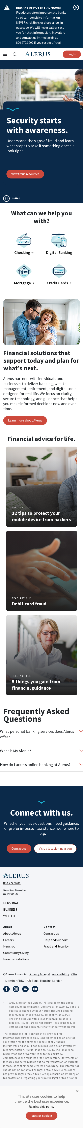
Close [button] (76, 7)
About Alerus (12, 933)
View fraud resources (25, 174)
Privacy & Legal (39, 974)
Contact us (18, 848)
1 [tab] (13, 198)
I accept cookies (42, 1116)
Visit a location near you (55, 848)
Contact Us (51, 933)
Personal (11, 903)
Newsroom (10, 946)
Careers (8, 940)
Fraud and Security (56, 946)
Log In (71, 54)
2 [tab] (16, 198)
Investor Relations (16, 959)
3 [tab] (19, 198)
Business (10, 909)
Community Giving (16, 953)
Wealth (9, 916)
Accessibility (60, 974)
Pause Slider (6, 198)
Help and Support (56, 940)
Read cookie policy (41, 1107)
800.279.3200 (12, 883)
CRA (74, 974)
